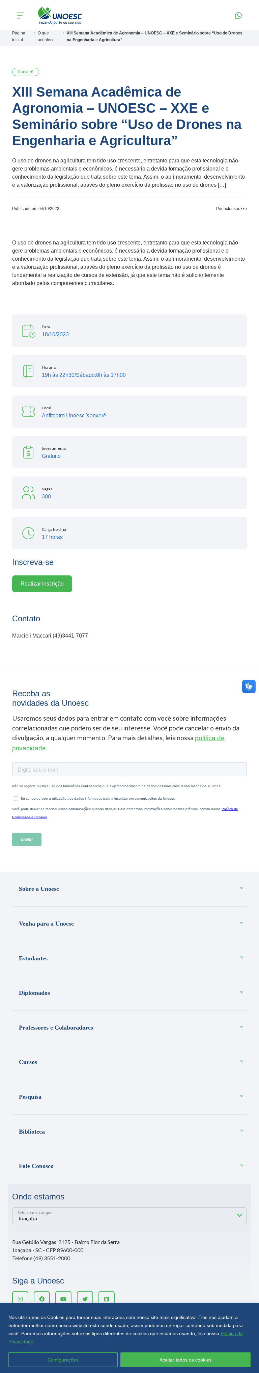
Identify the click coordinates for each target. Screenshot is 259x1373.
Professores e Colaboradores (56, 1027)
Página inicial (18, 36)
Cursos (28, 1062)
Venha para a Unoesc (46, 923)
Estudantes (33, 958)
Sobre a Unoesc (39, 888)
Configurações (63, 1360)
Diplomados (34, 992)
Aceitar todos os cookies (185, 1360)
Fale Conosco (36, 1166)
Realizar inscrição (42, 584)
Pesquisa (30, 1096)
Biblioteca (32, 1131)
